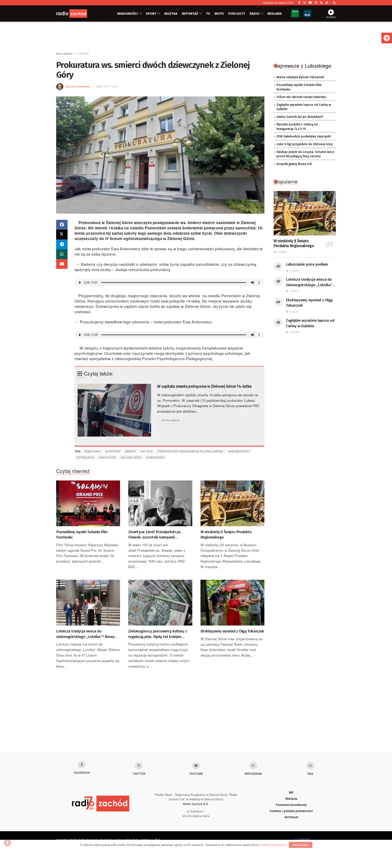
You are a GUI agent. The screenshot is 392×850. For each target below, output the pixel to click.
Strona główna (64, 53)
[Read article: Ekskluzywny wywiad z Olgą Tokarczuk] (232, 602)
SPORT (151, 13)
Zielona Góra (131, 457)
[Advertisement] (196, 37)
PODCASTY (236, 13)
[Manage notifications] (7, 842)
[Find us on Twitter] (304, 2)
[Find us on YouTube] (310, 2)
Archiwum (291, 817)
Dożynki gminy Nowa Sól (294, 164)
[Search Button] (334, 2)
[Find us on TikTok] (326, 2)
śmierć (130, 451)
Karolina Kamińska (78, 86)
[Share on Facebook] (62, 225)
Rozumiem (300, 845)
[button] (386, 38)
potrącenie (86, 457)
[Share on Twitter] (62, 234)
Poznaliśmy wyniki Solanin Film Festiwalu (82, 534)
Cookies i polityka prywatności (291, 811)
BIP (291, 792)
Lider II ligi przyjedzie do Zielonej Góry (304, 144)
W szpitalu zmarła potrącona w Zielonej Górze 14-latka (204, 386)
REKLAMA (274, 13)
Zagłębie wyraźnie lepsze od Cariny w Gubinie (303, 107)
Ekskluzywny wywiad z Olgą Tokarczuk (232, 631)
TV (208, 13)
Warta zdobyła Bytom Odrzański (300, 77)
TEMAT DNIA (92, 451)
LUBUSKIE (83, 53)
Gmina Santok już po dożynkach (299, 117)
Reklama (291, 798)
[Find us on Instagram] (316, 2)
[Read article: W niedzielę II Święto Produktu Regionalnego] (232, 503)
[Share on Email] (62, 264)
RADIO (254, 13)
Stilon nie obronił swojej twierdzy (301, 97)
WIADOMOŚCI (127, 13)
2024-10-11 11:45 (106, 86)
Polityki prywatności (272, 845)
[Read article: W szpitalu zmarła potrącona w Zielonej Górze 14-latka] (114, 410)
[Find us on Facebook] (299, 2)
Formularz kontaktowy (291, 805)
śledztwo (112, 451)
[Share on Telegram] (62, 244)
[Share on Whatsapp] (62, 254)
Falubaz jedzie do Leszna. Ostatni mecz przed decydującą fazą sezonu (305, 154)
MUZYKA (170, 13)
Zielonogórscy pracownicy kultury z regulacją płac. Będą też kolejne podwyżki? (157, 634)
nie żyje (147, 451)
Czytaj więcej (172, 420)
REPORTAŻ (190, 13)
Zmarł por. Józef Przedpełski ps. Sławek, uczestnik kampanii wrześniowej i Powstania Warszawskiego (154, 534)
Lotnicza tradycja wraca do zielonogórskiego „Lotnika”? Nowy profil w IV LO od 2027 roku (85, 634)
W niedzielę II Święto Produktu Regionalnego (226, 534)
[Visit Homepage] (76, 13)
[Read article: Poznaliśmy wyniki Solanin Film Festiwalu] (88, 503)
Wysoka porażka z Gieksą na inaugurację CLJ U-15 (297, 127)
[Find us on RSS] (321, 2)
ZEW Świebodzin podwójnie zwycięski (303, 136)
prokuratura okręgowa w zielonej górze (190, 451)
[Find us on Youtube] (196, 765)
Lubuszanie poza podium (307, 264)
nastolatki (107, 457)
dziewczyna (155, 457)
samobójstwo (238, 451)
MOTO (219, 13)
